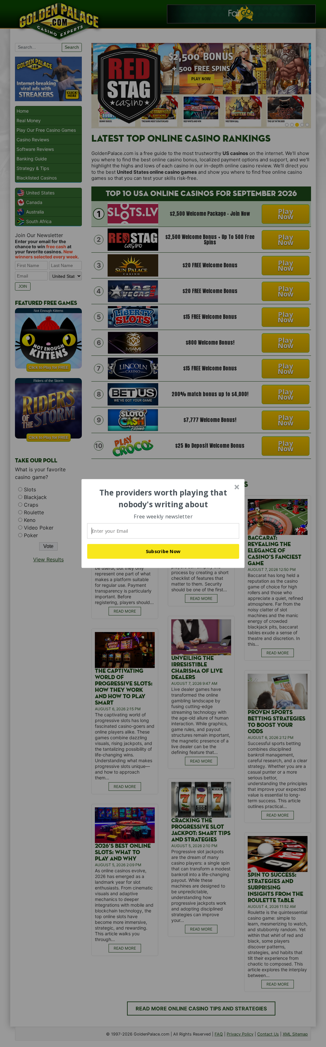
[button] (163, 498)
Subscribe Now (163, 551)
